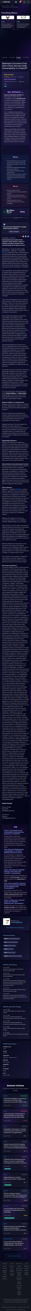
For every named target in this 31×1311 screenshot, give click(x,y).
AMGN (3, 21)
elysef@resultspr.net (8, 810)
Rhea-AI (5, 1276)
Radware (14, 251)
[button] (16, 2)
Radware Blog (12, 521)
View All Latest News (14, 1256)
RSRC (3, 482)
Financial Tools (19, 1288)
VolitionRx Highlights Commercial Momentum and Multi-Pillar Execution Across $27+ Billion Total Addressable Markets (15, 1100)
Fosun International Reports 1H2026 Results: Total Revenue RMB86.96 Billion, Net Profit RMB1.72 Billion (14, 1243)
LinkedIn (4, 521)
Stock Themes (19, 1282)
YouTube (23, 521)
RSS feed (26, 1266)
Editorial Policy (4, 1271)
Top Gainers (19, 1268)
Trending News (9, 13)
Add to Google (26, 1273)
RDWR (4, 252)
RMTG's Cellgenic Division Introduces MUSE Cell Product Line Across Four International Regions (15, 1195)
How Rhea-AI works (17, 217)
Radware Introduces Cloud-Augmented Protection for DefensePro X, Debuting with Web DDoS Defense (15, 997)
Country (6, 1068)
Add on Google (14, 231)
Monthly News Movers (19, 1274)
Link (4, 1066)
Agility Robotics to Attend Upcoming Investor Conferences (14, 1178)
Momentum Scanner (19, 1278)
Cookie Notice (12, 1270)
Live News (19, 1285)
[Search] (24, 2)
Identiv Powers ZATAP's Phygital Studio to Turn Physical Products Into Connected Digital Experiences (15, 1146)
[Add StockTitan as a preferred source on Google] (28, 236)
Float (5, 1051)
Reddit (26, 1270)
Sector (5, 1060)
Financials (12, 57)
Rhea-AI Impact (9, 74)
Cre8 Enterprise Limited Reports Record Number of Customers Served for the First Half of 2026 (14, 1115)
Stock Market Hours (19, 1293)
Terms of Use (12, 1267)
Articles (19, 1266)
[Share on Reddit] (23, 236)
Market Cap (7, 1046)
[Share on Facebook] (25, 236)
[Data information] (17, 1044)
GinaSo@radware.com (8, 818)
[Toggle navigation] (28, 2)
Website (6, 1064)
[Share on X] (20, 236)
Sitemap (4, 1278)
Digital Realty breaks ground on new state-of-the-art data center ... (23, 26)
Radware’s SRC (17, 435)
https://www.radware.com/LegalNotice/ (14, 536)
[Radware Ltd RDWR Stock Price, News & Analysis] (6, 921)
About (4, 1266)
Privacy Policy (12, 1274)
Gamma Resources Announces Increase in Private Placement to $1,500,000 (14, 1210)
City (4, 1073)
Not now (24, 231)
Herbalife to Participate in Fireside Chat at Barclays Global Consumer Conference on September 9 (15, 1130)
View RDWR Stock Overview (15, 927)
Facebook (23, 520)
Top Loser (24, 1111)
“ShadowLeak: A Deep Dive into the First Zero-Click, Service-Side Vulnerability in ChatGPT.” (15, 407)
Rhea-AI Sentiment (10, 79)
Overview (4, 57)
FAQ (5, 1274)
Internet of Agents (7, 483)
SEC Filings (26, 57)
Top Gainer (24, 1095)
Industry (6, 1055)
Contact (5, 1268)
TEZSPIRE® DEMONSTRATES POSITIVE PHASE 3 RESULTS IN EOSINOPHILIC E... (7, 27)
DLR (18, 21)
